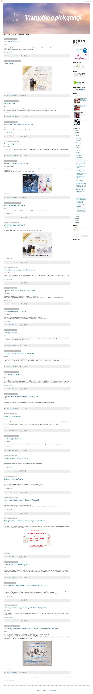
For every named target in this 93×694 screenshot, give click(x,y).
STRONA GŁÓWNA (7, 34)
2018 (76, 130)
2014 (76, 218)
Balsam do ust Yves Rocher (13, 479)
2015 (76, 135)
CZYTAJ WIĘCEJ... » (8, 52)
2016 (76, 133)
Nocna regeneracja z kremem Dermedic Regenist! (21, 500)
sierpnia (77, 143)
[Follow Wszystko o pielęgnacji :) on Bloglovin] (79, 90)
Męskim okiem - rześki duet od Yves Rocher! (19, 291)
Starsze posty (67, 678)
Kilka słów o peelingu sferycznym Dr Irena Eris (20, 124)
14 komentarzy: (15, 116)
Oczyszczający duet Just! (13, 439)
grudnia (77, 137)
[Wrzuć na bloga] (21, 56)
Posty (76, 227)
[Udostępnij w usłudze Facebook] (24, 56)
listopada (78, 138)
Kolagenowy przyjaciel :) (12, 41)
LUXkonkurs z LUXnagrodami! (14, 225)
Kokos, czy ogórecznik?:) (12, 144)
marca (77, 152)
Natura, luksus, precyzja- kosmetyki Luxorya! (19, 270)
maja (77, 149)
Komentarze (77, 229)
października (78, 140)
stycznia (77, 216)
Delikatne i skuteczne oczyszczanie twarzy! (19, 353)
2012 (76, 222)
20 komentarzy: (15, 366)
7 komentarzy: (15, 197)
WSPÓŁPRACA (21, 34)
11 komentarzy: (15, 556)
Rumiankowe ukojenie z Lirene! (15, 312)
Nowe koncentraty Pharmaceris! (84, 120)
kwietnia (77, 150)
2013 (76, 220)
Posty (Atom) (11, 680)
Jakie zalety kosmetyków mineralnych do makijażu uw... (81, 211)
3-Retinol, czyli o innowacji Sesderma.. (83, 113)
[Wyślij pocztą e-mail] (20, 56)
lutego (77, 214)
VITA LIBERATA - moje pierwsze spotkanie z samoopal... (80, 205)
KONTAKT (28, 34)
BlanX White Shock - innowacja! (81, 96)
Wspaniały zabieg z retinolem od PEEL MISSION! (83, 99)
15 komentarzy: (15, 55)
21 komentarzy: (15, 577)
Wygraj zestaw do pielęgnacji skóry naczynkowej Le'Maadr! (24, 521)
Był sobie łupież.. (10, 103)
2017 (76, 132)
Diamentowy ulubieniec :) (12, 374)
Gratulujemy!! (8, 64)
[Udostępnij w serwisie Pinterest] (26, 56)
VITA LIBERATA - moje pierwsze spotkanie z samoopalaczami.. (26, 585)
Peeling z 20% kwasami (12, 416)
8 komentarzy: (15, 672)
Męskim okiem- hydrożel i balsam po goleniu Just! (21, 397)
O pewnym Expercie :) (11, 333)
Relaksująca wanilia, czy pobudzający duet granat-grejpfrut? (25, 608)
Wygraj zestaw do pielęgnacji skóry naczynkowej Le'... (81, 199)
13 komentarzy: (15, 324)
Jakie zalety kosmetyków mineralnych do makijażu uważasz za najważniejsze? (31, 629)
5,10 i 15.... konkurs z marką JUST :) (16, 163)
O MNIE (14, 34)
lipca (77, 145)
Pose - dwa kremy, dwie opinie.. (15, 205)
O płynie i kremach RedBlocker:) (84, 106)
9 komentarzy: (15, 95)
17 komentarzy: (15, 345)
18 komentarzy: (15, 155)
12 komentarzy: (15, 408)
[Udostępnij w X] (23, 56)
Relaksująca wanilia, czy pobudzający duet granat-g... (82, 208)
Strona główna (37, 678)
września (77, 142)
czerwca (77, 147)
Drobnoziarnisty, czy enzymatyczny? (16, 565)
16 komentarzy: (15, 282)
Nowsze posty (7, 678)
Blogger (54, 690)
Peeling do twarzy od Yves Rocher (16, 458)
